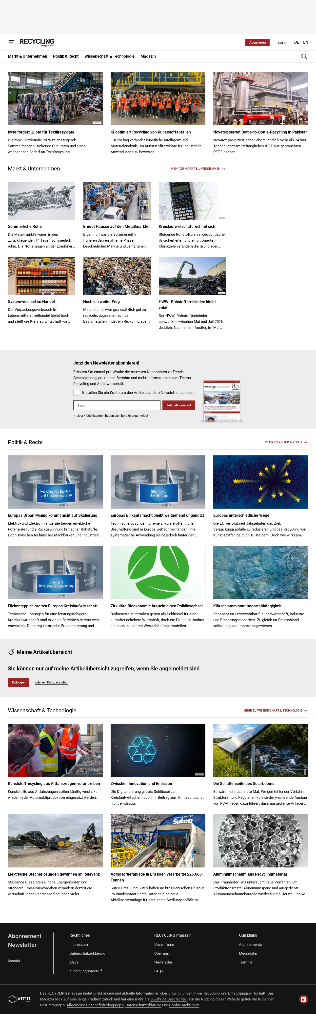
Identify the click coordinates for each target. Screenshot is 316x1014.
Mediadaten (248, 953)
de (296, 42)
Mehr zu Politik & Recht (283, 442)
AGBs (74, 962)
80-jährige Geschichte (168, 999)
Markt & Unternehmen (34, 169)
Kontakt (14, 961)
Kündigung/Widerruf (85, 971)
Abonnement (24, 936)
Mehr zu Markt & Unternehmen (195, 168)
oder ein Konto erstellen (51, 682)
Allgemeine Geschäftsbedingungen (95, 1005)
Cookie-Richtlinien (184, 1005)
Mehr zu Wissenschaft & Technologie (272, 710)
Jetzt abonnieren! (178, 405)
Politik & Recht (25, 442)
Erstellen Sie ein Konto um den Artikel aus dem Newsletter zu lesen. (138, 392)
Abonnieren (257, 42)
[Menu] (12, 42)
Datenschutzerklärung (87, 953)
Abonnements (250, 944)
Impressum (78, 944)
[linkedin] (303, 999)
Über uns (161, 953)
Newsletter (22, 945)
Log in (282, 42)
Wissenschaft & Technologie (42, 710)
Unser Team (164, 944)
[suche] (304, 56)
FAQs (158, 971)
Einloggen (18, 682)
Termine (245, 962)
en (305, 42)
